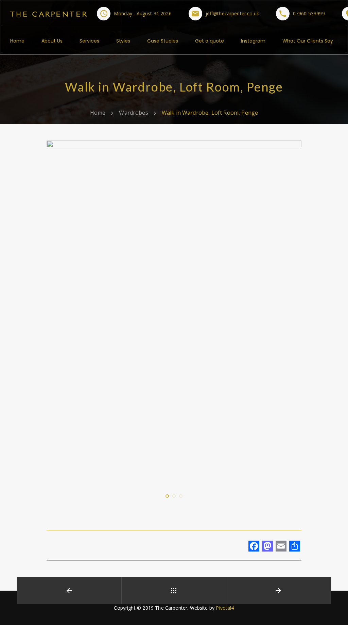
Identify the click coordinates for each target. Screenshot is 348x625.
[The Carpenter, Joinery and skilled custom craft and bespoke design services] (48, 13)
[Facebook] (254, 547)
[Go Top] (335, 610)
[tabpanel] (174, 311)
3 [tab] (180, 502)
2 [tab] (174, 502)
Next (286, 313)
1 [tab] (167, 502)
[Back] (174, 590)
